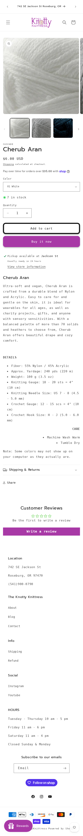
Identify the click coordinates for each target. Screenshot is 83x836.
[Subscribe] (64, 768)
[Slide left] (4, 129)
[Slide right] (78, 129)
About (12, 607)
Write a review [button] (41, 531)
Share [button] (11, 482)
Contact (14, 626)
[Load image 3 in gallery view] (63, 128)
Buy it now (41, 241)
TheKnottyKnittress (33, 828)
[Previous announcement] (7, 6)
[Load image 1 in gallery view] (20, 128)
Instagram (16, 686)
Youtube (14, 695)
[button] (8, 22)
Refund (13, 660)
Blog (11, 616)
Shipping (8, 164)
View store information (26, 266)
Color (7, 178)
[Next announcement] (75, 6)
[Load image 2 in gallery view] (41, 128)
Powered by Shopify (62, 828)
